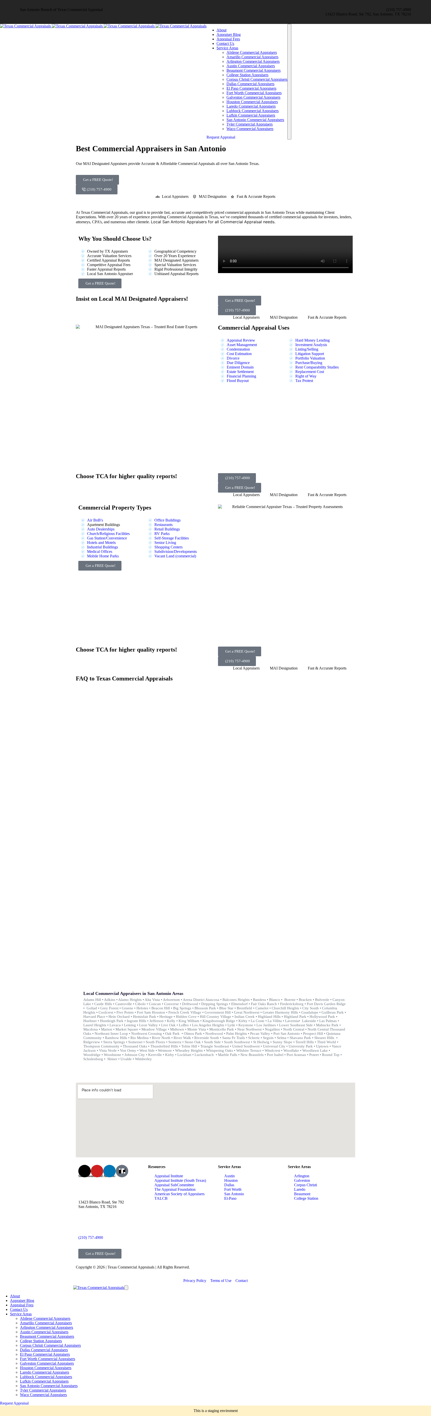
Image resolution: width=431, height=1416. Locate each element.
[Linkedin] (109, 1171)
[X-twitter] (84, 1171)
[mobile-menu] (289, 82)
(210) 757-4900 (90, 1237)
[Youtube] (97, 1171)
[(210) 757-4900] (84, 1224)
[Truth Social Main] (122, 1171)
